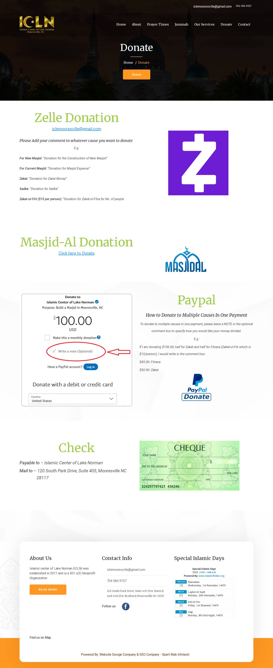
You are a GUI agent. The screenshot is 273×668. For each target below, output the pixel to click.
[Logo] (37, 24)
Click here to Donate (77, 253)
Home (121, 24)
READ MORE (48, 589)
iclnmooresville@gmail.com (76, 128)
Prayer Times (158, 24)
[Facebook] (126, 606)
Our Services (204, 24)
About (136, 24)
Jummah (181, 24)
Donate (226, 24)
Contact (244, 24)
